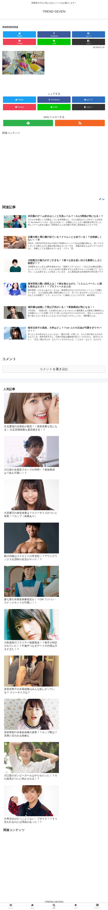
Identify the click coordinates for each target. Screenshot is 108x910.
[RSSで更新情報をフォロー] (80, 123)
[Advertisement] (54, 166)
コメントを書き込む (54, 369)
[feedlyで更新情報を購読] (28, 123)
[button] (99, 495)
